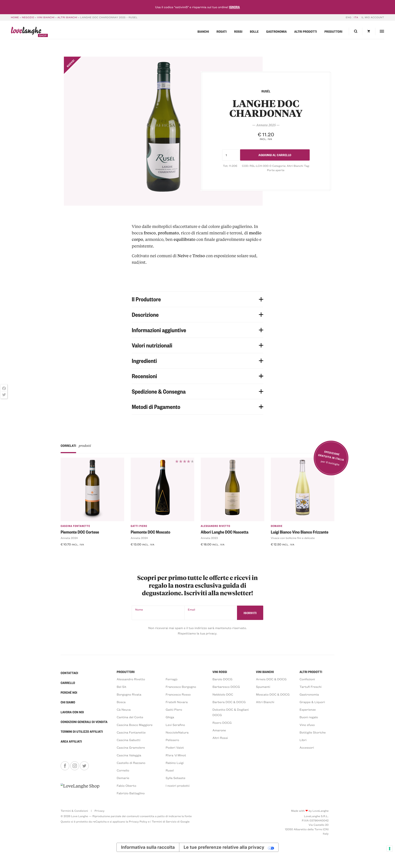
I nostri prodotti (178, 785)
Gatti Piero (139, 526)
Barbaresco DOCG (226, 687)
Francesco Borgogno (181, 687)
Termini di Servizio (164, 821)
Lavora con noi (72, 712)
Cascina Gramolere (131, 747)
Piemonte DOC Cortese (80, 532)
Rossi (238, 31)
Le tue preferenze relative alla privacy (224, 847)
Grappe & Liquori (312, 702)
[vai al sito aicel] (80, 789)
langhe (26, 32)
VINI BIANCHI (265, 672)
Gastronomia (276, 31)
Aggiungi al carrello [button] (79, 552)
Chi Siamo (68, 702)
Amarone (219, 730)
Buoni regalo (308, 717)
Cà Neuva (124, 709)
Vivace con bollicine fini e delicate (293, 538)
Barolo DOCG (222, 679)
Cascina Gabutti (128, 740)
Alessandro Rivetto (215, 526)
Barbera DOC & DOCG (229, 702)
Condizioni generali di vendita (84, 722)
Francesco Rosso (178, 694)
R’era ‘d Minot (176, 755)
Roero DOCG (222, 723)
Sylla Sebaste (175, 778)
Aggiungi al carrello (274, 155)
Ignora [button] (234, 7)
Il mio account (373, 17)
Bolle (254, 31)
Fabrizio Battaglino (131, 793)
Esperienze (307, 709)
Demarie (277, 526)
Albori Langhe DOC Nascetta (224, 532)
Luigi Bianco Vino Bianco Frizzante (299, 532)
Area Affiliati (71, 741)
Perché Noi (69, 692)
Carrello (68, 683)
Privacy (99, 810)
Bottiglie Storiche (312, 732)
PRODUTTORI (126, 672)
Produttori (333, 31)
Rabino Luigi (175, 763)
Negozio (28, 17)
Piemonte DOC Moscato (150, 532)
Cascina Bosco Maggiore (134, 725)
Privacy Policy (138, 821)
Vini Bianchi (46, 17)
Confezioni (307, 679)
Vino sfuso (307, 725)
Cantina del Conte (130, 717)
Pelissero (172, 740)
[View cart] (368, 31)
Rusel (170, 770)
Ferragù (172, 679)
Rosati (221, 31)
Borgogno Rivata (129, 694)
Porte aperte (275, 170)
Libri (302, 740)
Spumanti (263, 687)
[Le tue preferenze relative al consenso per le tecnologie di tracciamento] (390, 849)
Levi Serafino (175, 725)
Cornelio (123, 770)
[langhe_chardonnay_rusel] (163, 131)
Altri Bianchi (67, 17)
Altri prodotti (305, 31)
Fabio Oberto (126, 785)
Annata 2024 (69, 538)
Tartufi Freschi (310, 687)
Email (191, 609)
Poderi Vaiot (175, 747)
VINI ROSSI (219, 672)
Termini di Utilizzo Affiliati (82, 731)
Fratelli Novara (177, 702)
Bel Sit (121, 687)
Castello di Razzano (131, 763)
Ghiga (170, 717)
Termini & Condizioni (74, 810)
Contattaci (69, 673)
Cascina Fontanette (75, 526)
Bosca (121, 702)
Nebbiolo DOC (222, 694)
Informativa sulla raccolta (148, 847)
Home (15, 17)
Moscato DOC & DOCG (273, 694)
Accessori (306, 747)
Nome (139, 609)
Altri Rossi (220, 738)
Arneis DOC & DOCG (271, 679)
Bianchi (203, 31)
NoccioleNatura (177, 732)
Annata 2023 (209, 538)
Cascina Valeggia (129, 755)
